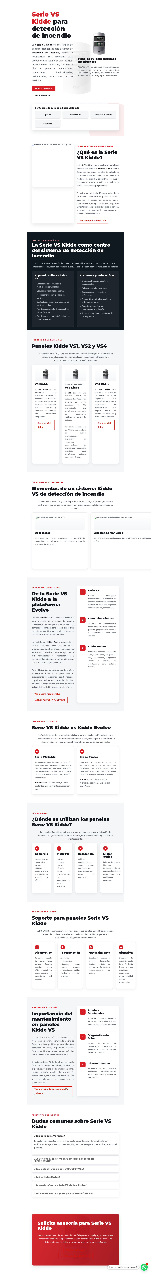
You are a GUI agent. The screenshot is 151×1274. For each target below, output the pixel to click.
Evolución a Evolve (103, 115)
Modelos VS (75, 115)
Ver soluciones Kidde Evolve (75, 1256)
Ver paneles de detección (93, 220)
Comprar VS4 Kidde (104, 425)
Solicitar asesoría (43, 88)
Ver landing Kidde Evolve (47, 694)
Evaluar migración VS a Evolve (49, 700)
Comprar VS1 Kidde (44, 425)
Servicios (47, 124)
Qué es (47, 115)
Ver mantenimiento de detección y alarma (51, 1091)
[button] (144, 1267)
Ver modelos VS (42, 95)
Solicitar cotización (75, 1250)
